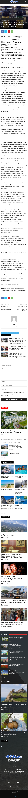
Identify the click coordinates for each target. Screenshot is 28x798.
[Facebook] (2, 31)
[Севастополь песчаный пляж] (7, 484)
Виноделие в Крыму (16, 5)
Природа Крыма (22, 791)
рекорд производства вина (7, 290)
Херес (15, 290)
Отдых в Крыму (15, 791)
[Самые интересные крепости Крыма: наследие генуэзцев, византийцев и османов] (14, 693)
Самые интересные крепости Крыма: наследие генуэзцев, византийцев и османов (13, 705)
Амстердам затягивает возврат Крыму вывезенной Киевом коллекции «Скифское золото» (12, 556)
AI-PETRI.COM (19, 769)
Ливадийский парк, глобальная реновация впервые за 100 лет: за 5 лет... (13, 432)
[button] (2, 2)
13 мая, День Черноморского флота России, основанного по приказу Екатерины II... (17, 672)
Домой (2, 5)
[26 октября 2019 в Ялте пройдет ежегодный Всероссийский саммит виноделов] (4, 348)
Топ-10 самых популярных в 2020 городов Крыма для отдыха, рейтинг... (7, 476)
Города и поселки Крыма (19, 18)
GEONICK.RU (14, 796)
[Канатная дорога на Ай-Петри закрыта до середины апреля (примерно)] (21, 484)
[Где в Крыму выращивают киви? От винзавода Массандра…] (14, 722)
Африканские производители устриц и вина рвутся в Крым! (7, 308)
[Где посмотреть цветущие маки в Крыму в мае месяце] (4, 666)
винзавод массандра (9, 288)
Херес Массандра (21, 290)
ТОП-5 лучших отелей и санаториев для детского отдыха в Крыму (20, 476)
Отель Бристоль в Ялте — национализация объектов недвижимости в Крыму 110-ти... (16, 446)
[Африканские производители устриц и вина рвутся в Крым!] (14, 526)
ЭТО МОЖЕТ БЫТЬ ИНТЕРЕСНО (10, 332)
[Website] (17, 786)
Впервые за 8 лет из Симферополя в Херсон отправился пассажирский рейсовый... (13, 602)
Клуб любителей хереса (20, 288)
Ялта (9, 20)
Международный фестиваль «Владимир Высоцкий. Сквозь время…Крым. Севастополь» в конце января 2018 (13, 579)
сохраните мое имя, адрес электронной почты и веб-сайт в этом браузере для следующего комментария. (13, 394)
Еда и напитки (4, 20)
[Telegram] (10, 786)
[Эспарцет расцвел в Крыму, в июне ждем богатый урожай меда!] (4, 659)
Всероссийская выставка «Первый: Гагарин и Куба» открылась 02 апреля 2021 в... (13, 624)
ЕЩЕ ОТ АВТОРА (6, 335)
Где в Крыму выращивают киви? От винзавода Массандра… (13, 733)
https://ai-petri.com (14, 326)
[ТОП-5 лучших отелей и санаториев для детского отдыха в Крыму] (21, 469)
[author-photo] (14, 322)
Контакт (14, 792)
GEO (3, 26)
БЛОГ (2, 791)
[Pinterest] (9, 31)
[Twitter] (5, 31)
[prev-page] (2, 361)
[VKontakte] (14, 786)
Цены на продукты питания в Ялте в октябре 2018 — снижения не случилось (21, 308)
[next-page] (4, 361)
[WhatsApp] (12, 31)
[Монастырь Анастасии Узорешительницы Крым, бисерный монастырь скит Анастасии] (7, 500)
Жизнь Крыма (7, 5)
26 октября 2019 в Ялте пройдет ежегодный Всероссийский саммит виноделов (17, 348)
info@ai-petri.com (18, 777)
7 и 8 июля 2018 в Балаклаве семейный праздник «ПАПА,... (19, 507)
